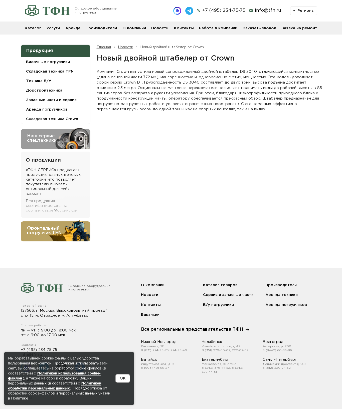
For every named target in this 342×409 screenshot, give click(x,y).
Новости (159, 28)
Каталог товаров (220, 285)
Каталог (33, 28)
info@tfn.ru (268, 11)
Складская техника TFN (50, 71)
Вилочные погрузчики (48, 62)
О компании (134, 28)
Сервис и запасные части (228, 294)
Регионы (305, 10)
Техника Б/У (38, 81)
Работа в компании (218, 28)
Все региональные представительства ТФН (192, 329)
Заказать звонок (259, 28)
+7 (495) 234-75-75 (39, 349)
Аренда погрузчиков (286, 304)
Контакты (184, 28)
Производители (101, 28)
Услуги (53, 28)
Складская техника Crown (52, 119)
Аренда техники (281, 294)
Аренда (72, 28)
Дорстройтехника (44, 90)
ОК (123, 378)
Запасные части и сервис (51, 100)
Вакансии (150, 314)
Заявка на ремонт (299, 28)
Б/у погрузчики (218, 304)
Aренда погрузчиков (47, 109)
